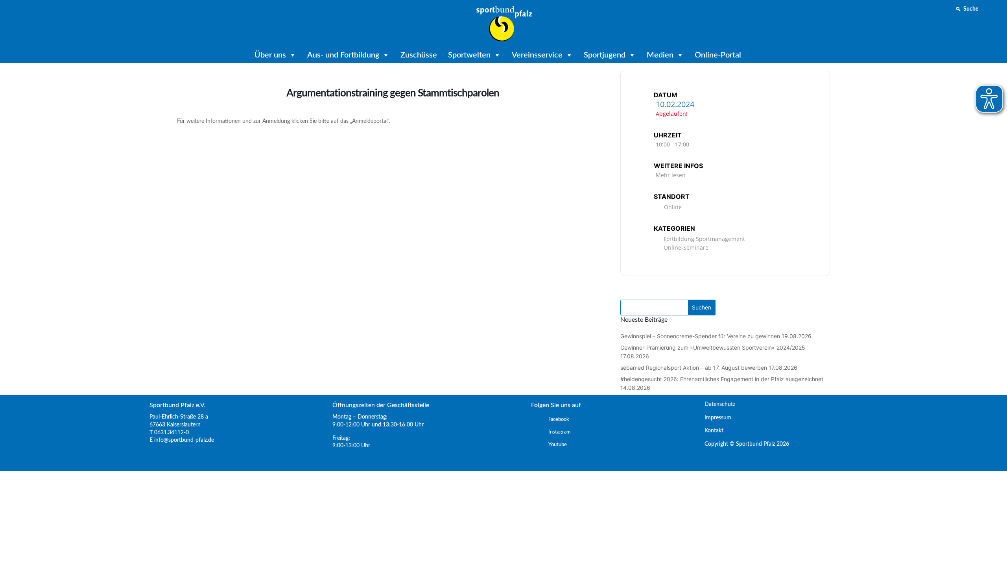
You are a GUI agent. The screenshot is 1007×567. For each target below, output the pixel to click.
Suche (970, 9)
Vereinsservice (537, 55)
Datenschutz (716, 404)
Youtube (557, 444)
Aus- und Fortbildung (343, 55)
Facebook (558, 419)
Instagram (559, 432)
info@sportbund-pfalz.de (184, 440)
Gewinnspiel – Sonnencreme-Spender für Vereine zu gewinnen (700, 336)
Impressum (714, 418)
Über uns (270, 55)
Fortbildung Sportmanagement (704, 239)
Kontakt (710, 431)
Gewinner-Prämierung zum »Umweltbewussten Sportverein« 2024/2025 (712, 347)
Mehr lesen (671, 175)
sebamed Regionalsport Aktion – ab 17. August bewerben (693, 367)
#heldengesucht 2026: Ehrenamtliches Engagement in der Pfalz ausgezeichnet (721, 379)
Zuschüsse (418, 55)
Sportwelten (469, 55)
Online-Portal (718, 55)
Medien (660, 55)
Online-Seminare (686, 247)
